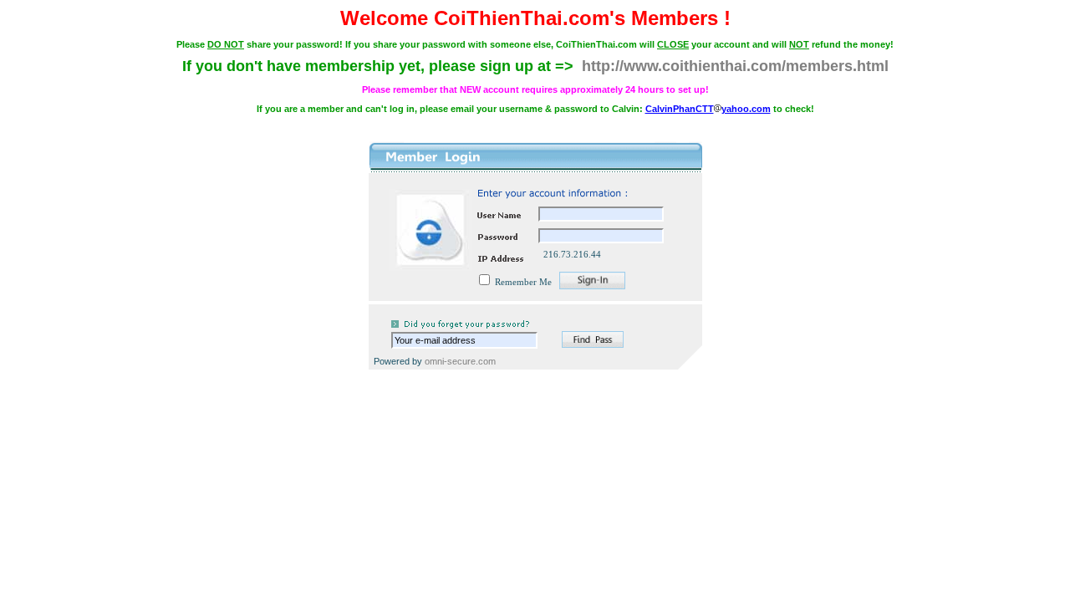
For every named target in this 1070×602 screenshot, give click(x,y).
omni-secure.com (460, 361)
